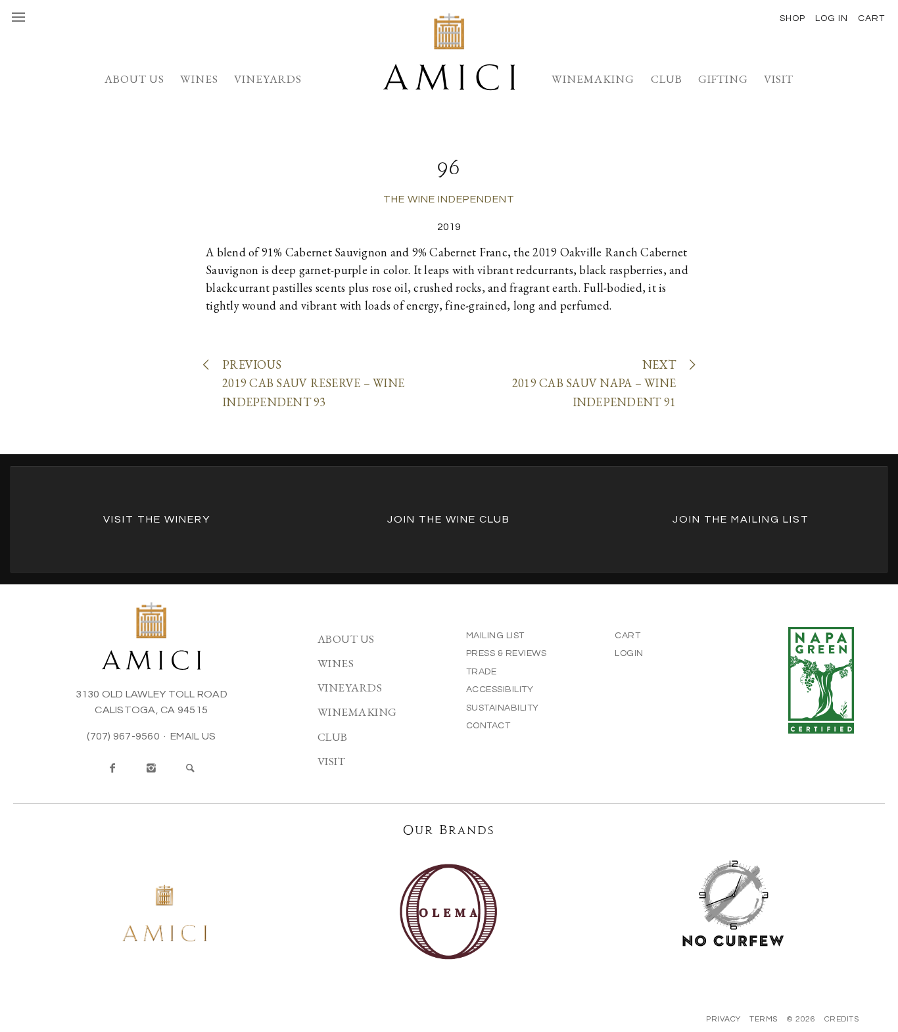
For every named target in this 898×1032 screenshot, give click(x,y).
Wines (199, 79)
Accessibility (500, 689)
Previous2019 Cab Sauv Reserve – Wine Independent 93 (313, 383)
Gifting (723, 79)
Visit (778, 79)
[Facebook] (112, 768)
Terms (763, 1019)
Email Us (193, 736)
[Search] (190, 768)
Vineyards (268, 79)
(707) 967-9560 (123, 736)
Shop (792, 18)
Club (666, 79)
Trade (481, 671)
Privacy (723, 1019)
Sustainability (502, 708)
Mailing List (495, 635)
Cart (627, 635)
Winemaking (593, 79)
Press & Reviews (506, 653)
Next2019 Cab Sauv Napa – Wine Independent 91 (594, 383)
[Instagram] (151, 768)
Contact (488, 725)
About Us (134, 79)
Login (629, 653)
